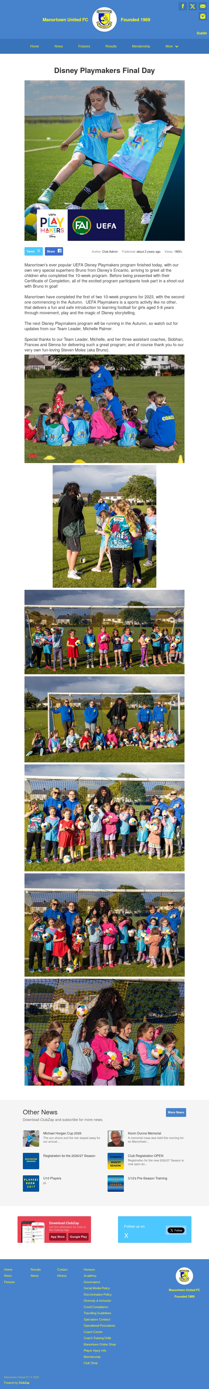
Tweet (31, 251)
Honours (89, 1269)
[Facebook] (183, 6)
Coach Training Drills (97, 1338)
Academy (90, 1275)
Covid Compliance (96, 1307)
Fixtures (84, 46)
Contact (62, 1269)
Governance (92, 1282)
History (62, 1275)
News (58, 46)
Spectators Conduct (97, 1319)
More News (176, 1112)
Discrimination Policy (98, 1294)
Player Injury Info (95, 1350)
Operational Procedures (99, 1325)
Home (34, 46)
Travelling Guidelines (97, 1313)
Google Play (78, 1236)
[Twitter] (193, 6)
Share (51, 251)
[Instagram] (203, 16)
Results (111, 46)
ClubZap (24, 1382)
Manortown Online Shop (100, 1344)
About (34, 1275)
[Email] (203, 6)
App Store (58, 1236)
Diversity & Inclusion (97, 1300)
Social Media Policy (97, 1288)
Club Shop (91, 1363)
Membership (141, 46)
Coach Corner (93, 1332)
